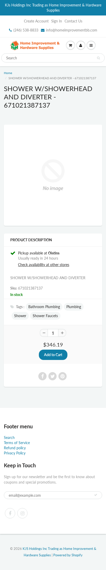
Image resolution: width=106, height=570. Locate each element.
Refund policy (15, 448)
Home (8, 73)
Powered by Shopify (68, 555)
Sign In (56, 21)
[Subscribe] (96, 495)
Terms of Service (17, 442)
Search (9, 437)
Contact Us (73, 21)
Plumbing (73, 306)
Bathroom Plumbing (44, 306)
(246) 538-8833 (25, 30)
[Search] (98, 58)
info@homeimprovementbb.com (71, 30)
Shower (20, 316)
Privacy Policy (14, 453)
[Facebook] (10, 513)
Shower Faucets (45, 316)
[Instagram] (22, 513)
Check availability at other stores (43, 264)
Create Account (36, 21)
